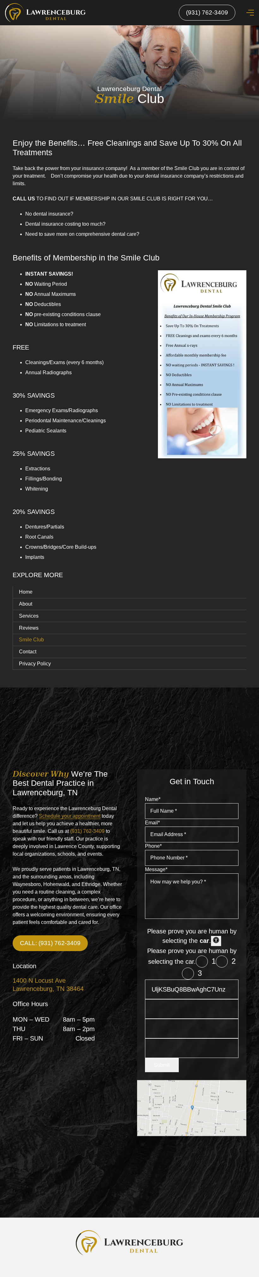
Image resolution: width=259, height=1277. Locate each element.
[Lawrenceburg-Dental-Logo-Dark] (129, 1243)
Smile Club (31, 639)
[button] (250, 12)
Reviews (29, 628)
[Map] (191, 1108)
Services (29, 616)
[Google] (123, 1269)
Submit (162, 1065)
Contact (27, 651)
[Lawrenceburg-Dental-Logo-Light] (45, 12)
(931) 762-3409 (87, 831)
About (25, 604)
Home (26, 592)
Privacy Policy (35, 663)
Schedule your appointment (69, 816)
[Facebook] (136, 1269)
